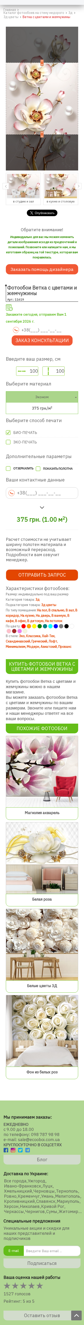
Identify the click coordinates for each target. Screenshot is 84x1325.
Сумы (51, 1211)
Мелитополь (67, 1196)
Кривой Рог (52, 1206)
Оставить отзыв (42, 1315)
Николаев (30, 1206)
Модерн (33, 647)
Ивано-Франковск (22, 1186)
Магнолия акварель (42, 812)
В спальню (56, 610)
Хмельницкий (18, 1191)
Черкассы (14, 1211)
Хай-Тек (48, 636)
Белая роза (42, 899)
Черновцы (44, 1191)
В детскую (35, 621)
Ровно (10, 1196)
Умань (47, 1196)
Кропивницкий (19, 1201)
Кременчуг (29, 1196)
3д (37, 599)
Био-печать (25, 432)
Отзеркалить (23, 468)
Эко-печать (25, 442)
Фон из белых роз (42, 1072)
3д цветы (48, 605)
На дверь (43, 615)
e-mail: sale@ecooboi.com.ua (32, 1139)
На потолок (53, 621)
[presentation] (6, 186)
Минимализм (15, 647)
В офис (20, 621)
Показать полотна (58, 469)
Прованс (64, 647)
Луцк (47, 1186)
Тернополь (67, 1191)
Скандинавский (18, 641)
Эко (22, 636)
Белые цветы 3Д (42, 985)
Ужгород (36, 1181)
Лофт (53, 641)
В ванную (59, 615)
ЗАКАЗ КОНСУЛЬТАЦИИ (42, 340)
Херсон (11, 1206)
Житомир (68, 1211)
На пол (42, 610)
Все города (15, 1181)
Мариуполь (68, 1201)
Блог (42, 1159)
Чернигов (35, 1211)
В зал (70, 610)
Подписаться (42, 1263)
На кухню (28, 615)
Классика (33, 636)
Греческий (39, 641)
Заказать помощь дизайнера (42, 269)
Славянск (45, 1201)
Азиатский (49, 647)
